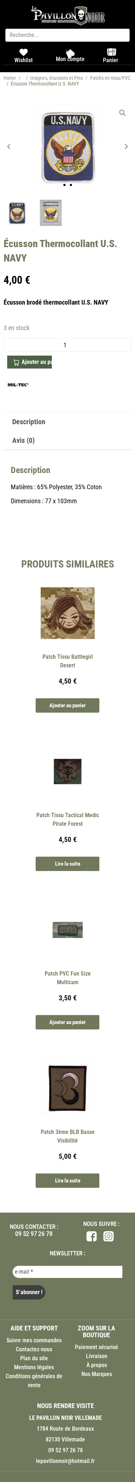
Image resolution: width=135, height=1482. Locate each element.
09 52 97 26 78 (33, 1233)
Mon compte (70, 59)
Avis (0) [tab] (23, 440)
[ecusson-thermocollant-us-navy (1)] (50, 213)
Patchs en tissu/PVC (110, 78)
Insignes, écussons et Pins (56, 78)
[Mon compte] (70, 53)
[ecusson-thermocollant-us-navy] (67, 146)
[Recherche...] (67, 35)
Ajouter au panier (37, 361)
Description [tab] (28, 421)
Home (10, 78)
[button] (8, 146)
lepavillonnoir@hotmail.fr (65, 1461)
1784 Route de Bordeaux (65, 1428)
